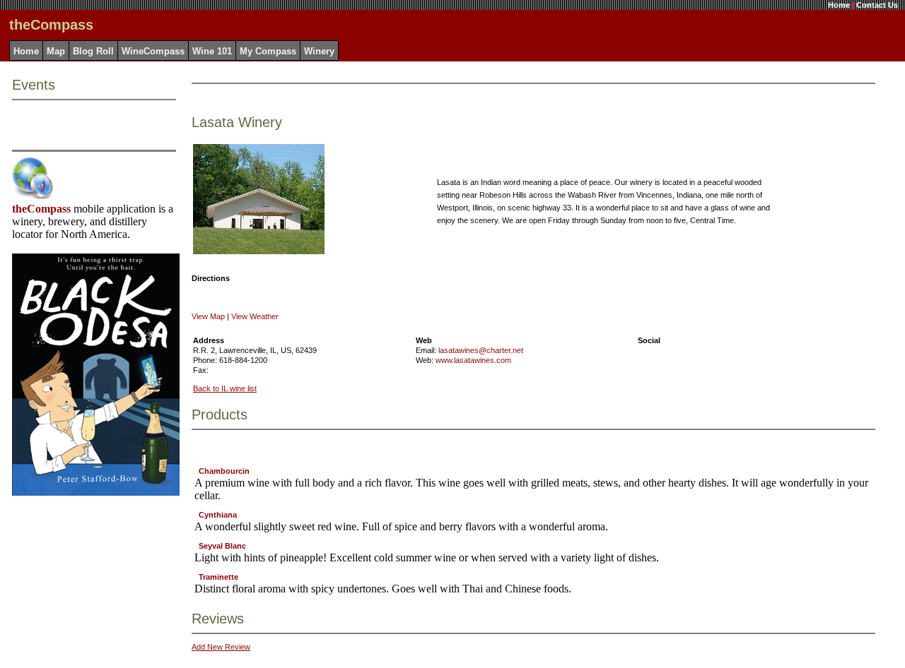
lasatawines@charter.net (480, 350)
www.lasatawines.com (473, 360)
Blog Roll (93, 51)
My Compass (268, 51)
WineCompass (153, 51)
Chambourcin (224, 471)
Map (56, 51)
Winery (319, 51)
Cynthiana (218, 515)
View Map (208, 316)
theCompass (41, 209)
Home (839, 5)
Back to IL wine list (225, 388)
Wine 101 (212, 51)
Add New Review (221, 647)
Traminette (218, 577)
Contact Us (877, 5)
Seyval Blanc (222, 546)
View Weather (255, 316)
